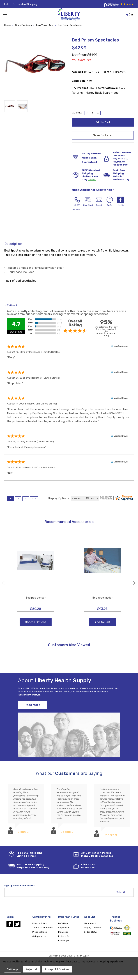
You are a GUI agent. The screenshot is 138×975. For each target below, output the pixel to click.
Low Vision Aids (45, 25)
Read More (32, 705)
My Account (90, 923)
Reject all (32, 969)
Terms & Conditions (42, 927)
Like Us (120, 205)
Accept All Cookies (57, 969)
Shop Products (23, 25)
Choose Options (36, 564)
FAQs (109, 205)
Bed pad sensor (36, 597)
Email (99, 205)
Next (134, 582)
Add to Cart (102, 564)
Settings (12, 969)
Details (92, 179)
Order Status (91, 932)
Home (7, 25)
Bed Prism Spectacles (70, 25)
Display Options (58, 498)
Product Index (39, 932)
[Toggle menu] (5, 14)
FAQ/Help (63, 923)
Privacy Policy (39, 923)
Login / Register (92, 927)
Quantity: (77, 112)
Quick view (36, 556)
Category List (39, 936)
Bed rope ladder (102, 597)
